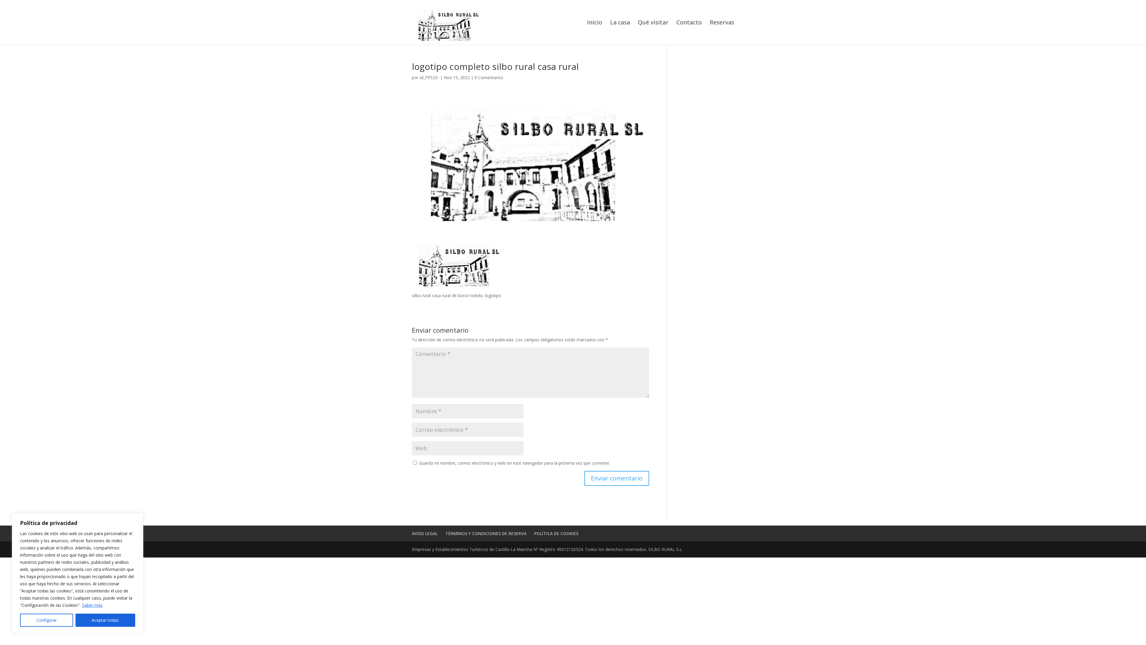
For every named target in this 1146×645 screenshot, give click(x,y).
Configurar (46, 620)
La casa (620, 23)
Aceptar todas (105, 620)
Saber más (92, 605)
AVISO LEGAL (425, 533)
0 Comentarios (489, 77)
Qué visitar (653, 23)
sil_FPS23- (429, 77)
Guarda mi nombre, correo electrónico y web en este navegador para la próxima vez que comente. (514, 463)
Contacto (689, 23)
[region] (77, 573)
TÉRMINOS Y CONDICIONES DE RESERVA (485, 533)
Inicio (594, 23)
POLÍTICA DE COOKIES (556, 533)
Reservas (722, 23)
